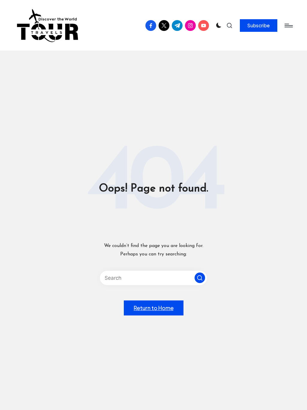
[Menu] (288, 25)
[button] (258, 25)
